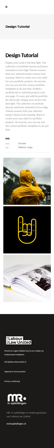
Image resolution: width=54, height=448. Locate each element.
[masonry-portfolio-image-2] (27, 278)
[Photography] (27, 181)
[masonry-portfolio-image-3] (27, 229)
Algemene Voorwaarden (15, 372)
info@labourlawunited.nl (15, 362)
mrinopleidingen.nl (16, 424)
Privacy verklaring (12, 381)
